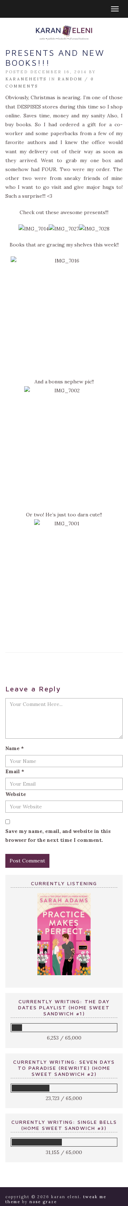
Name (14, 748)
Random (70, 78)
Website (15, 794)
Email (14, 771)
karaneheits (26, 78)
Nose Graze (43, 1201)
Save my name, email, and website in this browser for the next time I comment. (58, 835)
